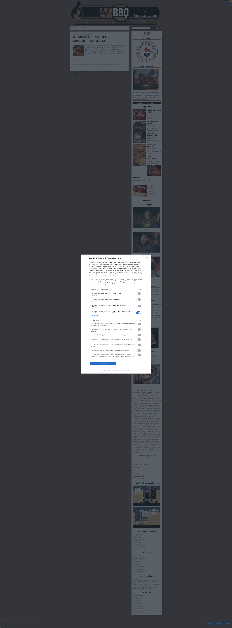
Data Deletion (106, 370)
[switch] (138, 293)
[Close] (147, 258)
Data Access (116, 370)
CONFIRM (103, 363)
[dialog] (116, 314)
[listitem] (116, 289)
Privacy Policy (126, 370)
